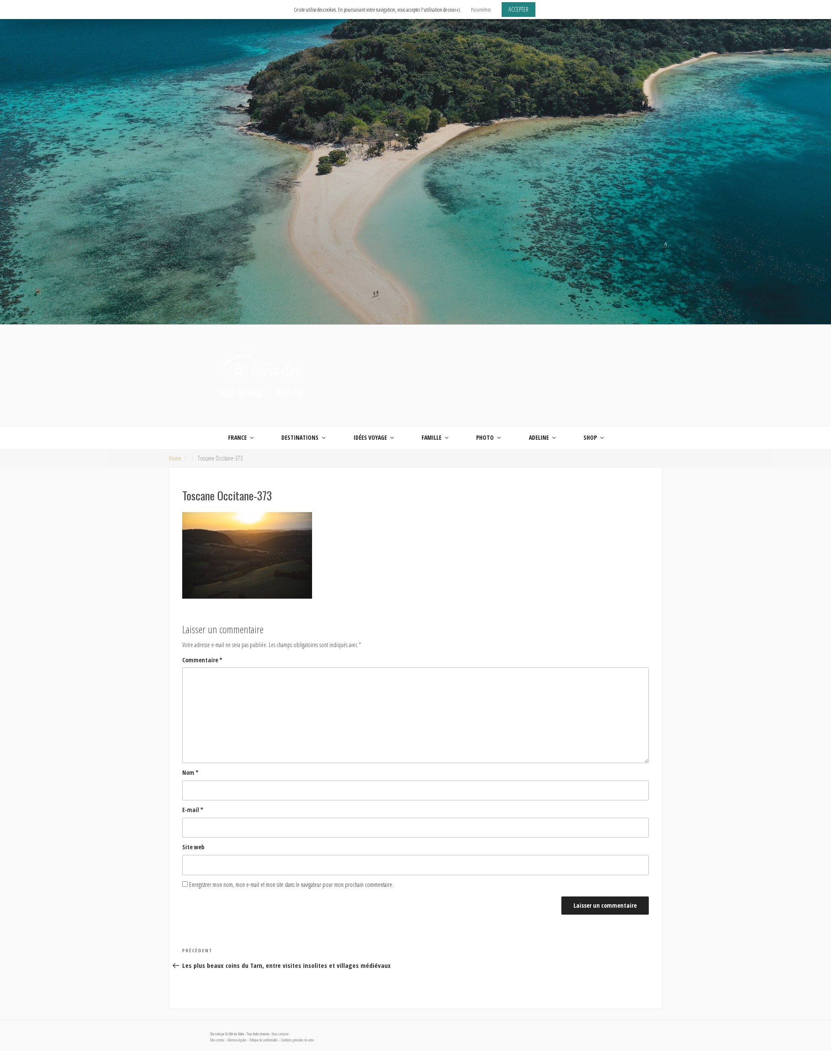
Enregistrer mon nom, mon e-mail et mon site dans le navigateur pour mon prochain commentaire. (291, 884)
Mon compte (217, 1040)
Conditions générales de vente (297, 1040)
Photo (485, 437)
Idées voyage (370, 437)
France (237, 437)
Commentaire (202, 660)
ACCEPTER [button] (518, 9)
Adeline (539, 437)
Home (175, 458)
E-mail (192, 810)
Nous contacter (280, 1034)
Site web (193, 847)
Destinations (300, 437)
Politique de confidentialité (263, 1040)
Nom (190, 772)
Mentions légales (237, 1040)
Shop (590, 437)
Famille (431, 437)
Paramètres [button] (481, 9)
